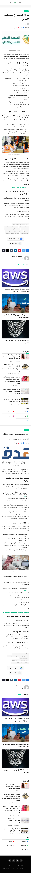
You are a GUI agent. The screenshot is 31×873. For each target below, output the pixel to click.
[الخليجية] (15, 2)
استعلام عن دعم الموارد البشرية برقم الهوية (20, 653)
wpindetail (5, 868)
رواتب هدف (9, 656)
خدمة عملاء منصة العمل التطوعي (11, 226)
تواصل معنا (10, 865)
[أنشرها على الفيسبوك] (23, 28)
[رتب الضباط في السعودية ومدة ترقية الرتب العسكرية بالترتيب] (25, 401)
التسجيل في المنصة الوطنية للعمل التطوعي (20, 224)
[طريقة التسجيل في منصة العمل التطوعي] (15, 40)
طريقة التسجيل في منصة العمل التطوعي (12, 228)
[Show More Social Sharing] (14, 28)
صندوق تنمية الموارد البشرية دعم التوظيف (20, 660)
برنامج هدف (16, 656)
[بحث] (11, 2)
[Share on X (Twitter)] (21, 28)
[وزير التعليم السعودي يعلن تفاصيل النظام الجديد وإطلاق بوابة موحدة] (15, 303)
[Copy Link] (16, 28)
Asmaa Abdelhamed (16, 24)
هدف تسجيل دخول (15, 662)
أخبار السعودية (26, 11)
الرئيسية (22, 865)
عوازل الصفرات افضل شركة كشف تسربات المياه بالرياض (15, 612)
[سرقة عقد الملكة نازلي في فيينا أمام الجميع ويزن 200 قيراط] (15, 329)
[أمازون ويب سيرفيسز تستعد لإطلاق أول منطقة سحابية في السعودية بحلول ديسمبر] (15, 278)
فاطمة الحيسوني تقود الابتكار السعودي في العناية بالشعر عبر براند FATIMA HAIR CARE (11, 357)
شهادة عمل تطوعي (24, 228)
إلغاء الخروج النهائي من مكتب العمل (20, 187)
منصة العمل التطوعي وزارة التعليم (12, 233)
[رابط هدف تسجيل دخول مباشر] (15, 455)
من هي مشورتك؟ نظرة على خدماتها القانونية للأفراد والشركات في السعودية (11, 391)
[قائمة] (20, 2)
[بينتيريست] (19, 28)
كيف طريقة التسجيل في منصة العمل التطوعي (14, 231)
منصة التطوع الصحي (24, 233)
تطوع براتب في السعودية (24, 226)
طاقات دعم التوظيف (24, 662)
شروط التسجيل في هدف (24, 658)
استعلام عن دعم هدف (24, 656)
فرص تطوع (26, 231)
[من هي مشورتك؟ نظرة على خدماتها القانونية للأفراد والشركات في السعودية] (25, 391)
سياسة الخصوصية (16, 865)
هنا (15, 80)
